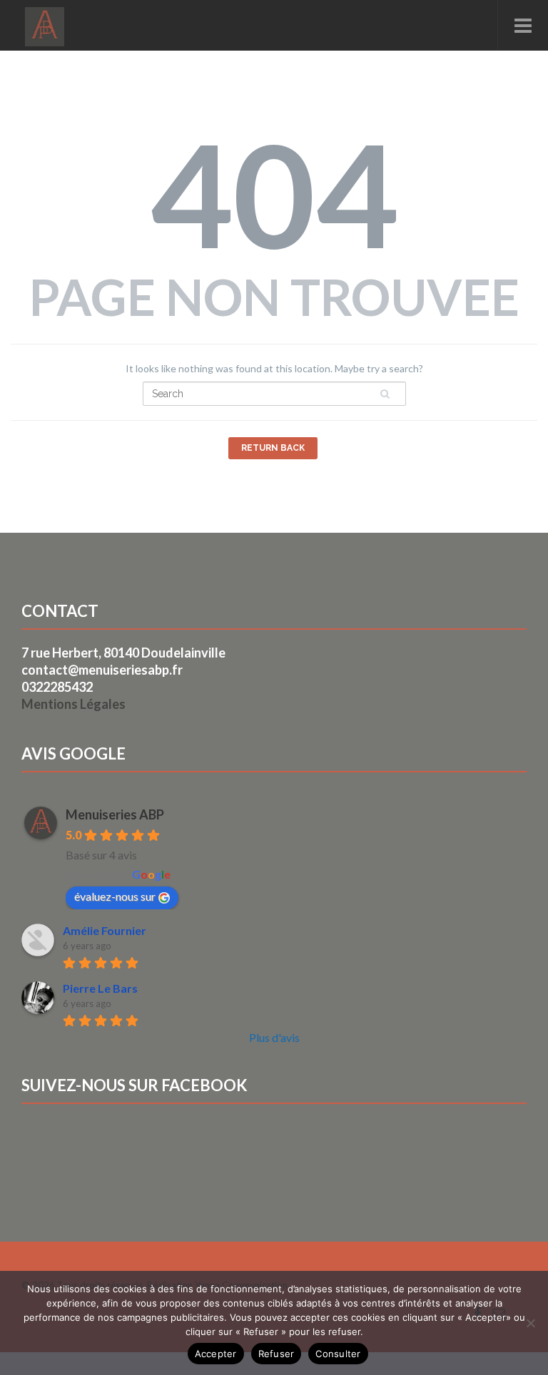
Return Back (273, 448)
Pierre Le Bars (100, 988)
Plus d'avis (274, 1037)
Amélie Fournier (104, 930)
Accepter (216, 1353)
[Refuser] (530, 1323)
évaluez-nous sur (115, 896)
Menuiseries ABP (115, 814)
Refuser (276, 1353)
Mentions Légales (73, 704)
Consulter (337, 1353)
